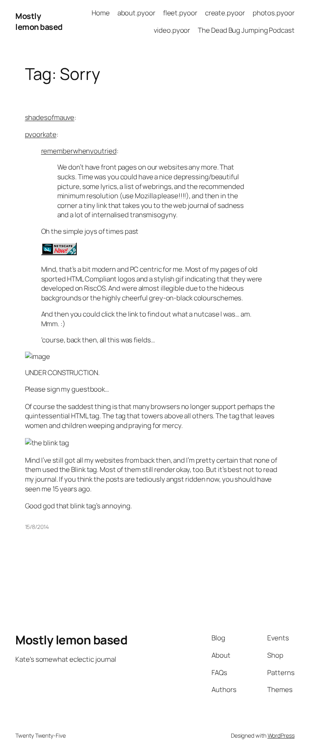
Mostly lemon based (39, 21)
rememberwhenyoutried (79, 150)
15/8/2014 (37, 527)
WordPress (281, 735)
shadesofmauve (50, 117)
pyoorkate (41, 134)
